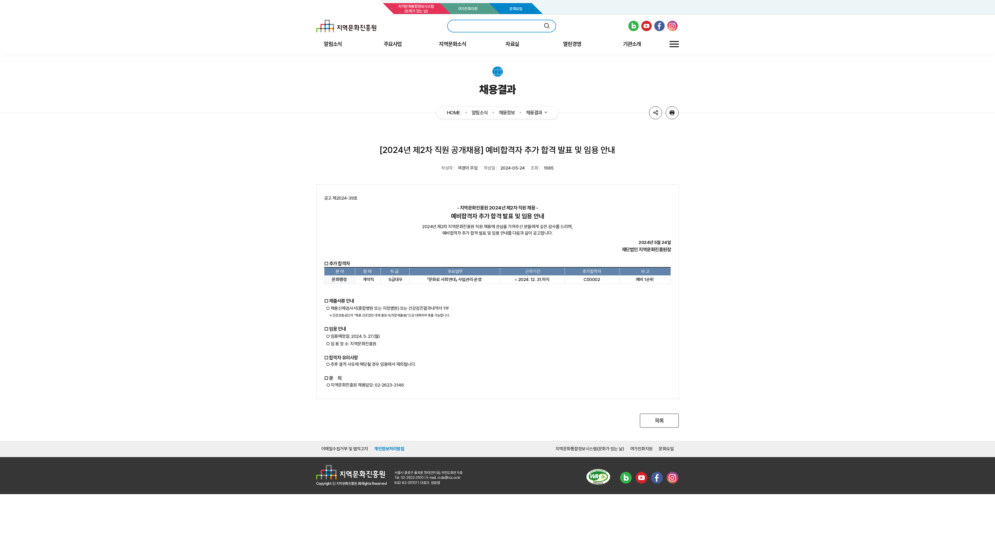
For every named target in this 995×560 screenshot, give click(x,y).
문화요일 (515, 8)
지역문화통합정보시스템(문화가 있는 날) (416, 8)
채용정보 (507, 113)
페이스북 (656, 477)
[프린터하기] (672, 112)
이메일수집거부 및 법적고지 (344, 448)
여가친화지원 (468, 8)
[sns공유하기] (655, 112)
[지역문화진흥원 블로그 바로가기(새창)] (633, 25)
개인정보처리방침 (389, 448)
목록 (659, 420)
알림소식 (480, 113)
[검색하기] (547, 26)
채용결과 (534, 113)
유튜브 (641, 477)
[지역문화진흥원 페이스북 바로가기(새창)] (659, 25)
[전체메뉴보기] (674, 44)
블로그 (625, 477)
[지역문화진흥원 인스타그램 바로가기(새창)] (672, 25)
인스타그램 (672, 477)
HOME (453, 113)
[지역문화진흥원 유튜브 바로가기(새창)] (646, 25)
